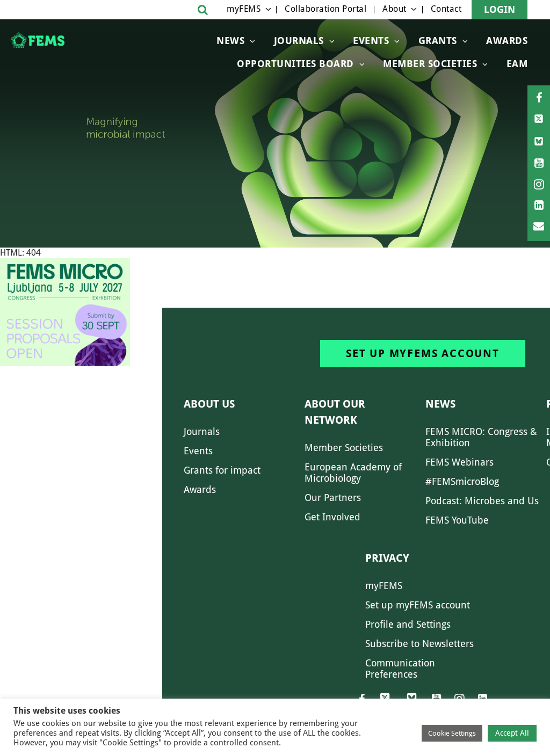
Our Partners (333, 497)
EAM (517, 63)
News (230, 40)
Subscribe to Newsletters (419, 643)
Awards (506, 40)
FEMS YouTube (457, 520)
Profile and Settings (408, 624)
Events (371, 40)
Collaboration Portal (325, 9)
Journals (299, 40)
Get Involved (332, 516)
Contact (446, 9)
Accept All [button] (512, 733)
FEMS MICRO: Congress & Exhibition (481, 437)
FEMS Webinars (459, 462)
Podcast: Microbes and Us (482, 500)
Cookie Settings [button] (452, 733)
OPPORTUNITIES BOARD (295, 63)
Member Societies (430, 63)
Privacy (387, 557)
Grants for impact (222, 470)
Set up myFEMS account (423, 353)
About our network (335, 411)
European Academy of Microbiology (353, 472)
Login (499, 9)
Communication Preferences (400, 668)
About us (209, 403)
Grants (437, 40)
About (394, 9)
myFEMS (243, 9)
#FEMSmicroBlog (462, 481)
